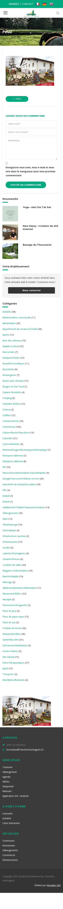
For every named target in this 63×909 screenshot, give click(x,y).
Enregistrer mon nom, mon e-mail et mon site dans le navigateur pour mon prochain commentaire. (30, 171)
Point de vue (9, 622)
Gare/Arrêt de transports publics (19, 484)
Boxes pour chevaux (13, 380)
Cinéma (6, 409)
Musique (6, 599)
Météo (5, 781)
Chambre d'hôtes (11, 403)
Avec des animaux (11, 340)
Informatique (9, 530)
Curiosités (7, 438)
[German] (45, 4)
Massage (7, 582)
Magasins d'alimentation (15, 570)
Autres (5, 334)
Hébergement (9, 771)
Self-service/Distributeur (14, 645)
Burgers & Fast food (13, 386)
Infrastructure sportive (14, 536)
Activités (6, 311)
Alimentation (9, 323)
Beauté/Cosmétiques (13, 363)
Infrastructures (10, 541)
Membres (14, 4)
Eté (4, 467)
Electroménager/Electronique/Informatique (24, 449)
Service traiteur (10, 651)
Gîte (4, 490)
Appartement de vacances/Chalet (19, 328)
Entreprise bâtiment (12, 455)
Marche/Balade (10, 576)
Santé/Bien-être (10, 639)
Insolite (6, 547)
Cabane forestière (11, 392)
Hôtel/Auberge (10, 524)
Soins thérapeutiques (13, 662)
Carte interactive (11, 823)
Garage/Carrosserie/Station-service (20, 478)
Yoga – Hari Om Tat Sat (37, 207)
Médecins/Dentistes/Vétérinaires (19, 587)
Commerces (8, 426)
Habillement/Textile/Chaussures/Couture (23, 507)
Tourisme (7, 767)
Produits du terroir (11, 628)
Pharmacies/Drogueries (14, 605)
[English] (52, 4)
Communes (8, 840)
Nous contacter (31, 290)
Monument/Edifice (12, 593)
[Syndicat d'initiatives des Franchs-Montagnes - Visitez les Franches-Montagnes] (31, 12)
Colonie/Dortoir (10, 421)
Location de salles (11, 564)
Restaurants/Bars (11, 633)
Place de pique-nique (13, 616)
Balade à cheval (10, 346)
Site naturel (8, 656)
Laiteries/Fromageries (13, 553)
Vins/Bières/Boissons (13, 679)
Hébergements (10, 513)
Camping (7, 398)
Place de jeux (9, 610)
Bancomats (8, 352)
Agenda (6, 776)
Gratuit (6, 495)
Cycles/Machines (11, 444)
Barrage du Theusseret (37, 244)
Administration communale (16, 317)
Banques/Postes (11, 357)
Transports (8, 674)
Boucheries (8, 369)
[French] (38, 4)
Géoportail (7, 786)
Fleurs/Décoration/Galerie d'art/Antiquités (24, 472)
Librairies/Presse (11, 559)
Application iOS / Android (15, 795)
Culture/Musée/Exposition (15, 432)
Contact (27, 4)
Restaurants (8, 845)
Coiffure (6, 415)
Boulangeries (9, 375)
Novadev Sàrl (54, 885)
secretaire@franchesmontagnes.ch (25, 749)
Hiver (5, 518)
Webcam (7, 791)
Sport (5, 668)
